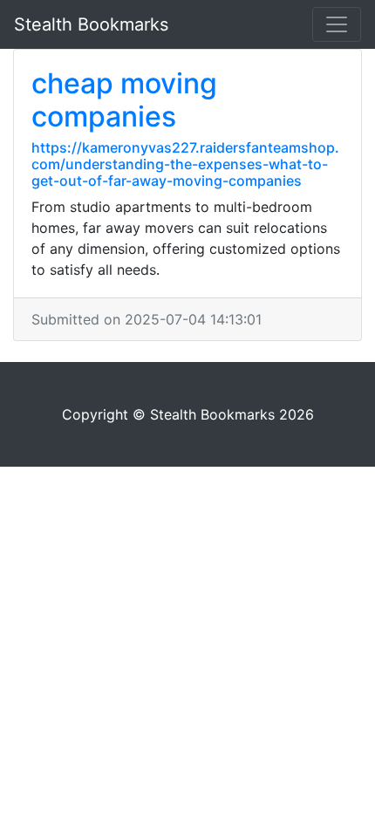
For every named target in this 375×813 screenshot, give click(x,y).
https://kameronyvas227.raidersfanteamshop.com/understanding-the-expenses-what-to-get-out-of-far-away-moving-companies (185, 164)
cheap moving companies (124, 99)
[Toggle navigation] (336, 24)
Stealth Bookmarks (91, 24)
